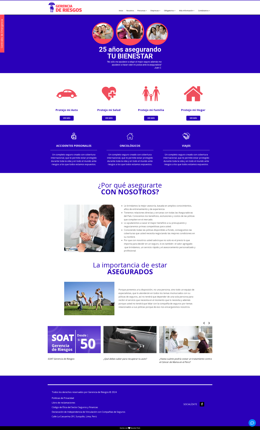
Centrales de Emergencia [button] (1, 33)
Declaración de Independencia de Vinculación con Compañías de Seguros (88, 411)
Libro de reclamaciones (63, 402)
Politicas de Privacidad (63, 398)
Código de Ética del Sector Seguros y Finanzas (75, 407)
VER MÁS (66, 118)
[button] (142, 11)
